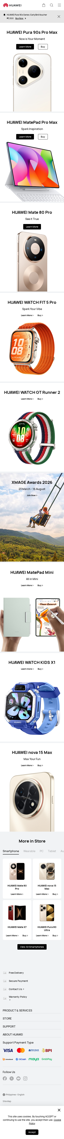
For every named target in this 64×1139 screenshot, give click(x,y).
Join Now (31, 495)
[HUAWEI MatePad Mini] (32, 607)
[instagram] (25, 1079)
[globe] (4, 1094)
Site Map (7, 1101)
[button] (44, 5)
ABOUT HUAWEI (13, 1034)
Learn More (25, 46)
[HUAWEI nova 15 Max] (32, 787)
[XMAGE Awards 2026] (32, 517)
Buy (43, 46)
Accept (32, 1132)
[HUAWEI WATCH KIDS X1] (32, 697)
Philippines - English (15, 1094)
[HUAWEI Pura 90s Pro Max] (32, 67)
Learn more (26, 669)
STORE (7, 1018)
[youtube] (18, 1079)
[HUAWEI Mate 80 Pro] (32, 247)
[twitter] (12, 1079)
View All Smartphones (32, 946)
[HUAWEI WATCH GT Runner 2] (32, 427)
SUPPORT (9, 1026)
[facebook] (5, 1079)
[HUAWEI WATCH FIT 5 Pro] (32, 337)
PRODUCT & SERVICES (17, 1010)
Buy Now (19, 18)
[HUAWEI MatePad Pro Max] (32, 157)
